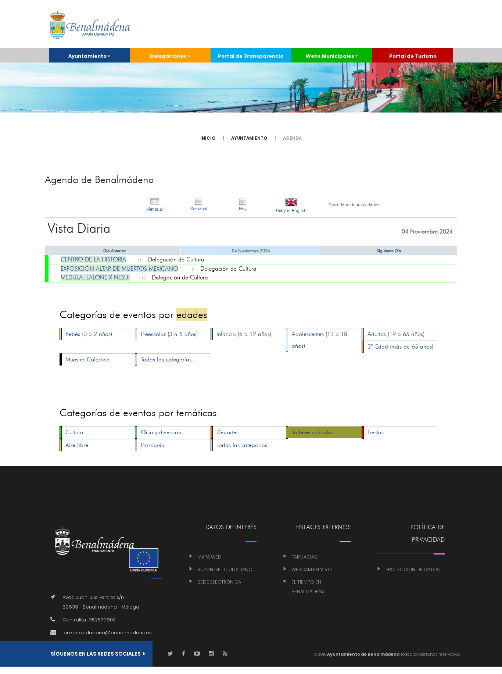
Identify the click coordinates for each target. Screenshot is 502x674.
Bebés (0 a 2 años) (88, 334)
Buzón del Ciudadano (224, 569)
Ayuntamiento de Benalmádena (362, 654)
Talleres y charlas (313, 432)
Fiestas (375, 432)
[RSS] (225, 653)
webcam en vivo (311, 569)
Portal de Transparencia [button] (251, 56)
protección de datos (413, 569)
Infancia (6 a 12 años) (243, 334)
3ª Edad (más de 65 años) (400, 346)
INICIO (207, 138)
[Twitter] (170, 653)
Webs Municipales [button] (330, 56)
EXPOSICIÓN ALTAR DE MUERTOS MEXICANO (119, 268)
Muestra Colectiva (87, 359)
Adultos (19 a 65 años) (395, 334)
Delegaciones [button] (168, 56)
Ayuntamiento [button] (87, 56)
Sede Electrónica (219, 581)
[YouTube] (197, 653)
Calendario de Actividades (354, 204)
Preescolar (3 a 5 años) (169, 334)
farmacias (304, 556)
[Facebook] (183, 653)
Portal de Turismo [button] (413, 56)
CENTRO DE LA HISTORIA (93, 259)
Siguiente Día (389, 250)
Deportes (227, 432)
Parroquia (153, 445)
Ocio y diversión (161, 432)
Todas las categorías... (169, 359)
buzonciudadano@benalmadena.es (108, 632)
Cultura (74, 432)
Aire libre (76, 445)
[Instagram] (211, 653)
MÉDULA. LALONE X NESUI (95, 277)
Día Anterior (114, 250)
